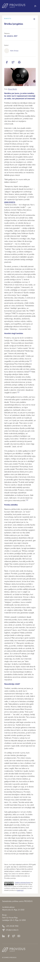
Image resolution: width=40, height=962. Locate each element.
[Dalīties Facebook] (6, 62)
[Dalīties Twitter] (13, 62)
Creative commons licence (23, 882)
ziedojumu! (20, 890)
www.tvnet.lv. (9, 202)
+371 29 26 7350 (12, 926)
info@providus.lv (12, 930)
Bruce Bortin (12, 89)
